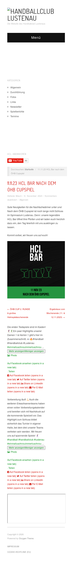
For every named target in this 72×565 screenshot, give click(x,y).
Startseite (29, 169)
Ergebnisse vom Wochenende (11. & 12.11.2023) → (55, 313)
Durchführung (17, 92)
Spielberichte (17, 111)
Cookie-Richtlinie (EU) (19, 552)
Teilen (11, 371)
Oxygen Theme (26, 538)
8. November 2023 (33, 195)
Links (13, 101)
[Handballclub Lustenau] (36, 13)
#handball (12, 439)
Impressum (13, 546)
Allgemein (15, 87)
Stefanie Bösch (14, 195)
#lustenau (39, 439)
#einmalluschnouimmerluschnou (24, 347)
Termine (14, 116)
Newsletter (16, 106)
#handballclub (25, 439)
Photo (14, 355)
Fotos (13, 96)
